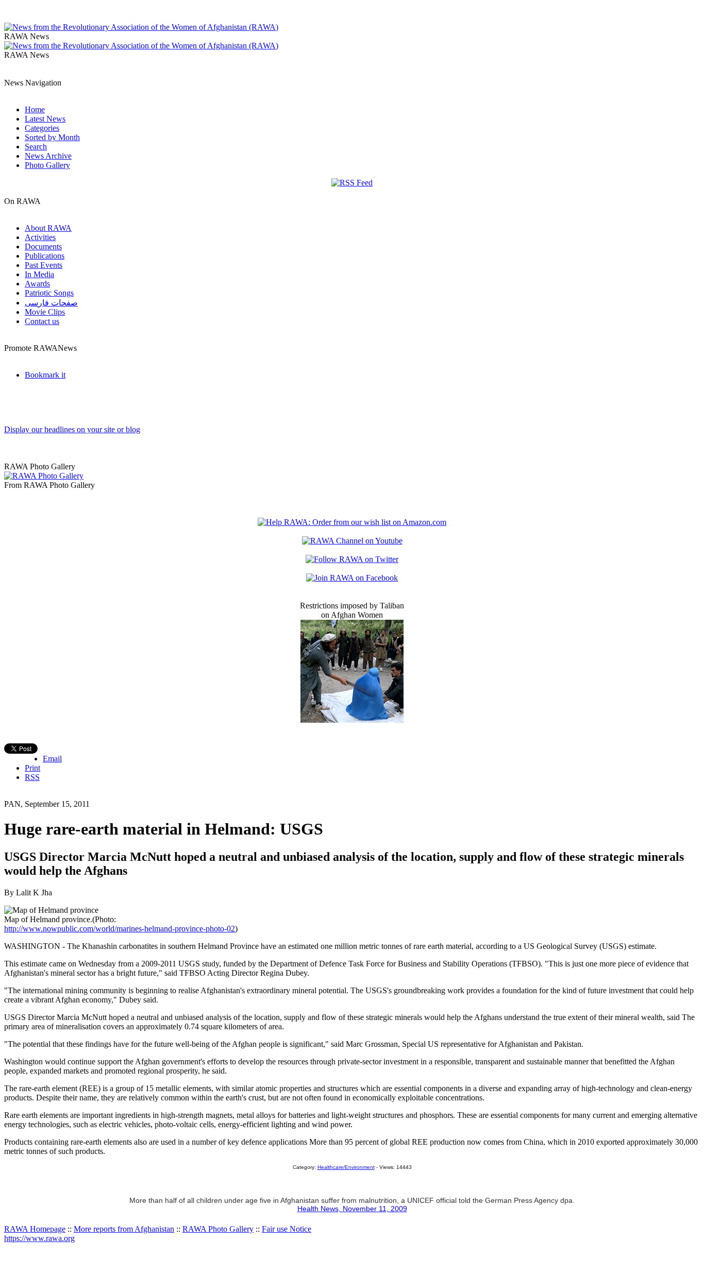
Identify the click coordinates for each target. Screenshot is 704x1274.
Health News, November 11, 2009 (352, 1208)
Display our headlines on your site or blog (72, 429)
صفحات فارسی (51, 302)
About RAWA (48, 228)
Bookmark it (45, 374)
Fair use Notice (286, 1229)
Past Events (43, 265)
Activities (40, 237)
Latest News (45, 118)
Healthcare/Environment (346, 1167)
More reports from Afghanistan (124, 1229)
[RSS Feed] (352, 182)
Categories (42, 128)
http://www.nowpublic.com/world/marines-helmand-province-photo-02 (119, 928)
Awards (37, 283)
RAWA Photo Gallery (218, 1229)
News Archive (48, 155)
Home (35, 109)
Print (32, 767)
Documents (43, 246)
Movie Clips (45, 312)
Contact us (42, 321)
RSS (32, 777)
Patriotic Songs (49, 292)
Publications (44, 255)
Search (36, 146)
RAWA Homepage (34, 1229)
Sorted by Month (52, 137)
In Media (39, 274)
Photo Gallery (47, 165)
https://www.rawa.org (39, 1238)
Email (52, 758)
